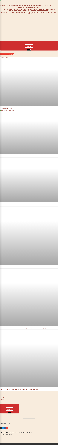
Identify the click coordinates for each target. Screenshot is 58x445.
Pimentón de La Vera (3, 392)
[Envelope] (7, 428)
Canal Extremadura (29, 9)
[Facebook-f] (5, 428)
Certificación (2, 399)
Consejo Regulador (3, 397)
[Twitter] (3, 428)
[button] (1, 54)
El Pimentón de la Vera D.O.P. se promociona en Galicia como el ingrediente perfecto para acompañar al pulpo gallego (23, 328)
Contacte (2, 401)
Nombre (29, 43)
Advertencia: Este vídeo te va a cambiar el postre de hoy (11, 156)
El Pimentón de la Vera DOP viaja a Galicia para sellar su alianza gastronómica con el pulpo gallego (20, 389)
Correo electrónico (29, 46)
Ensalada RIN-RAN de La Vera (6, 108)
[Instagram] (1, 428)
